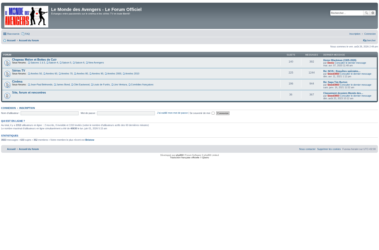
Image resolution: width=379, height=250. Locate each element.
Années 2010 (132, 73)
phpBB (179, 155)
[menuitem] (370, 33)
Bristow (89, 139)
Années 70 (67, 73)
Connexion (8, 108)
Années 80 (82, 73)
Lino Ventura (120, 84)
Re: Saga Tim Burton (335, 82)
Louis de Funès (101, 84)
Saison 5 (66, 62)
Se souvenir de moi (200, 113)
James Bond (63, 84)
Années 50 (36, 73)
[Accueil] (26, 16)
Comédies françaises (142, 84)
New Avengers (96, 62)
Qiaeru (205, 157)
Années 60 (51, 73)
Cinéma (17, 81)
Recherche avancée (373, 13)
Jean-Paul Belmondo (41, 84)
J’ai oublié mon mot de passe (172, 113)
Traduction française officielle (184, 157)
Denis (330, 62)
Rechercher (366, 13)
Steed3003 (333, 73)
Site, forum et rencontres (29, 92)
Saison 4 (53, 62)
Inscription (27, 108)
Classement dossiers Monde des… (343, 93)
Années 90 (97, 73)
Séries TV (18, 70)
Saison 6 (79, 62)
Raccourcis (13, 33)
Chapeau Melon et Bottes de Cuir (34, 59)
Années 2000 (114, 73)
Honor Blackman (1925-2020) (339, 60)
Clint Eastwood (81, 84)
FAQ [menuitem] (27, 33)
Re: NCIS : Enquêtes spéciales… (342, 71)
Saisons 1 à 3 (37, 62)
